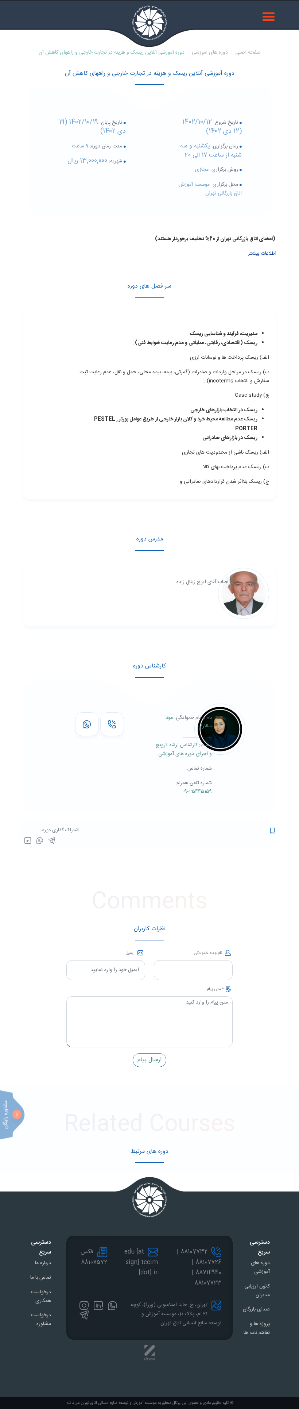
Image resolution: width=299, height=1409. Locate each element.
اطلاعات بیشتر (262, 253)
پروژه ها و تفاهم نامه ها (257, 1328)
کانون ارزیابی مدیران (257, 1291)
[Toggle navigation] (269, 16)
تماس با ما (40, 1277)
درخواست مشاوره (41, 1319)
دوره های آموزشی (210, 52)
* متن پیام (215, 989)
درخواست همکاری (41, 1296)
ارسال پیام (149, 1060)
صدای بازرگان (256, 1309)
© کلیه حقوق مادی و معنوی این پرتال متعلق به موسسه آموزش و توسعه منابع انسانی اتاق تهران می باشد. (149, 1403)
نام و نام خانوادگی (208, 953)
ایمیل (131, 953)
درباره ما (43, 1263)
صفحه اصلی (248, 52)
